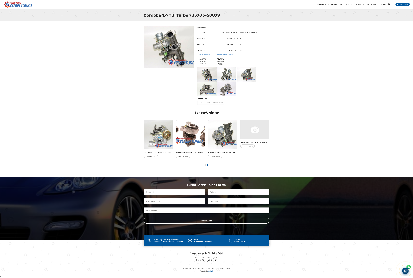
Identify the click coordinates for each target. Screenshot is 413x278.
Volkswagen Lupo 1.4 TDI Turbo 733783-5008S (225, 152)
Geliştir (210, 271)
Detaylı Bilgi (151, 156)
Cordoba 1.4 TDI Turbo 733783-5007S (211, 103)
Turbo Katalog (345, 4)
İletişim (383, 4)
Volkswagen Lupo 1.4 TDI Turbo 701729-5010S (257, 142)
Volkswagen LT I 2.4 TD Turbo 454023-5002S (193, 152)
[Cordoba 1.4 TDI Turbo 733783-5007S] (169, 47)
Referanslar (359, 4)
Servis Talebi (372, 4)
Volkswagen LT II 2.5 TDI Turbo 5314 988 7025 (161, 152)
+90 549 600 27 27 (242, 241)
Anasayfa (321, 4)
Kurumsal (332, 4)
